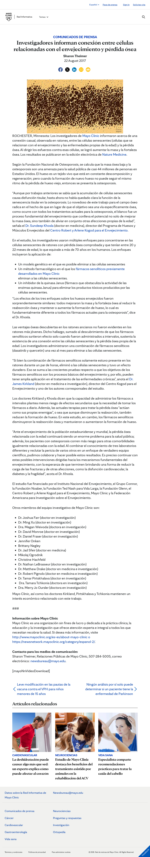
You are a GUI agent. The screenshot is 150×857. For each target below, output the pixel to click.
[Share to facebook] (61, 69)
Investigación (61, 825)
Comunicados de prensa (19, 811)
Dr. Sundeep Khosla (39, 225)
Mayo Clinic (90, 136)
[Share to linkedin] (74, 69)
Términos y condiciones (14, 852)
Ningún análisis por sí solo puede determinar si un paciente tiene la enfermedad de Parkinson (109, 689)
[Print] (88, 69)
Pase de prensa (110, 4)
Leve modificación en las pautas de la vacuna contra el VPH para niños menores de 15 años (43, 689)
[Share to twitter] (67, 69)
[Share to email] (81, 69)
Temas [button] (42, 16)
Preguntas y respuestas (67, 818)
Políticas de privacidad (37, 852)
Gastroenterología (16, 832)
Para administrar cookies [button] (61, 852)
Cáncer (9, 818)
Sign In (126, 4)
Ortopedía (59, 832)
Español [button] (93, 4)
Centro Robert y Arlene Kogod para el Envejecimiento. (89, 230)
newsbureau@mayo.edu (47, 661)
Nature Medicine (114, 154)
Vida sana (11, 839)
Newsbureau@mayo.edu (68, 792)
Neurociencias (62, 811)
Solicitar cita (139, 4)
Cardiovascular (14, 825)
